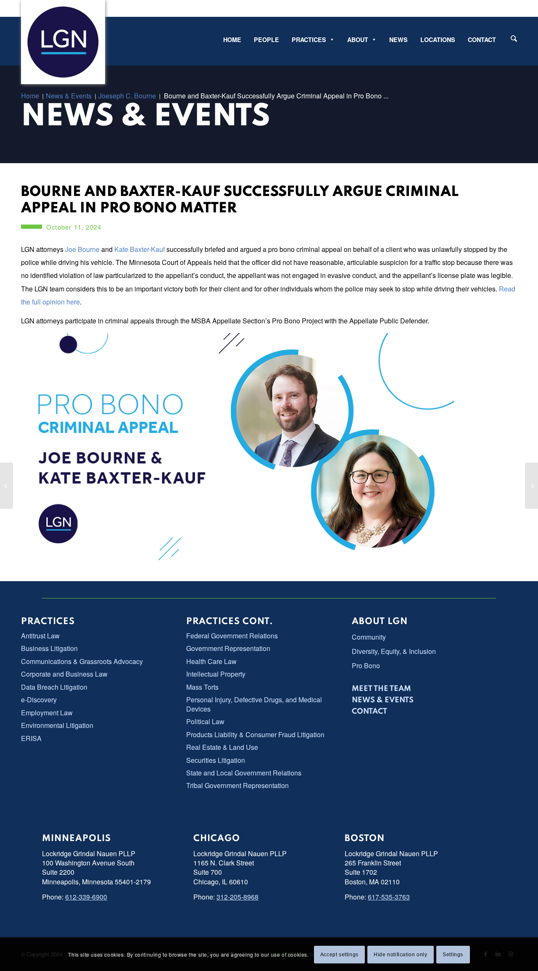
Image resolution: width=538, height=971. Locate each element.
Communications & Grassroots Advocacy (82, 661)
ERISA (31, 738)
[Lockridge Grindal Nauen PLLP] (63, 42)
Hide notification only (400, 955)
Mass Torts (202, 687)
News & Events (145, 117)
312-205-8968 (237, 897)
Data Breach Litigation (54, 687)
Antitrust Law (40, 635)
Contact (482, 39)
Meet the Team (381, 689)
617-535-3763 (389, 897)
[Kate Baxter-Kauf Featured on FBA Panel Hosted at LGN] (6, 486)
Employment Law (47, 712)
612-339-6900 (86, 897)
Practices (309, 39)
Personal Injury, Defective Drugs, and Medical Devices (254, 704)
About (357, 39)
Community (369, 637)
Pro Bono (366, 665)
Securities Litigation (215, 760)
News (398, 39)
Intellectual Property (215, 674)
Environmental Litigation (57, 725)
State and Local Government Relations (243, 773)
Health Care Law (211, 661)
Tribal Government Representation (237, 785)
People (266, 39)
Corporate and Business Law (64, 674)
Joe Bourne (82, 249)
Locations (437, 39)
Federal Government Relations (232, 635)
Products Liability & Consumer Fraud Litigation (255, 734)
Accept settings (339, 955)
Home (232, 39)
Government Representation (228, 648)
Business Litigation (49, 648)
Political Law (205, 721)
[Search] (514, 38)
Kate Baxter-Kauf (140, 249)
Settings (453, 955)
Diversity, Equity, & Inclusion (394, 651)
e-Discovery (39, 699)
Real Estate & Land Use (222, 747)
